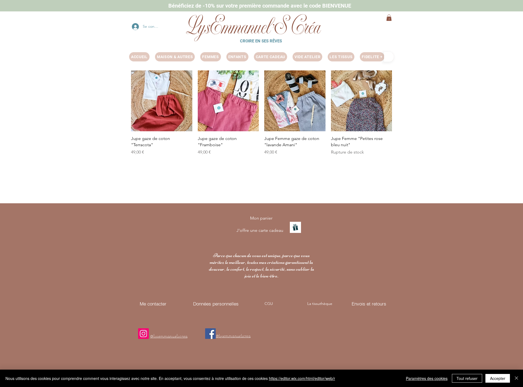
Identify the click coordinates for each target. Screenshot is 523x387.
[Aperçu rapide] (161, 101)
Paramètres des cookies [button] (427, 378)
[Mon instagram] (143, 333)
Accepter (497, 378)
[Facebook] (210, 333)
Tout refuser (467, 378)
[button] (389, 17)
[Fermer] (516, 378)
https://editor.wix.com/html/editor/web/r (302, 378)
